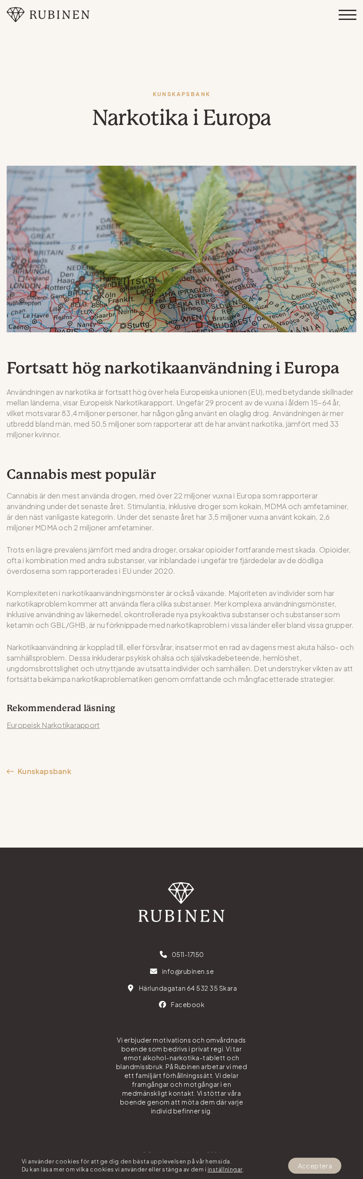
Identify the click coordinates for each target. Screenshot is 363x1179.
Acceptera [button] (315, 1166)
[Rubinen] (48, 14)
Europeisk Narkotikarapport (53, 725)
